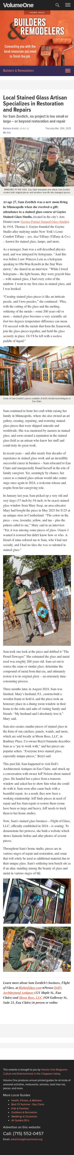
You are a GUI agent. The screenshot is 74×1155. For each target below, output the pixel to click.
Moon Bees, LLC (30, 997)
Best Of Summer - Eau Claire (27, 1104)
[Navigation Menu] (68, 5)
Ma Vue (7, 132)
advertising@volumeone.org (26, 1139)
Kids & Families (20, 1108)
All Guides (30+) (20, 1120)
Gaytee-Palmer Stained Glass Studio (44, 221)
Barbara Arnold (10, 128)
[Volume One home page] (20, 6)
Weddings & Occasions (24, 1116)
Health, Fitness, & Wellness (26, 1100)
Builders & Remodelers (18, 70)
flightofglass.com (30, 987)
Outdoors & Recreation (24, 1112)
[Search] (57, 5)
